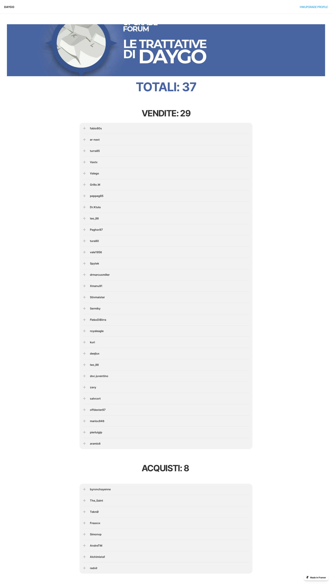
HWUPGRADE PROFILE (314, 7)
